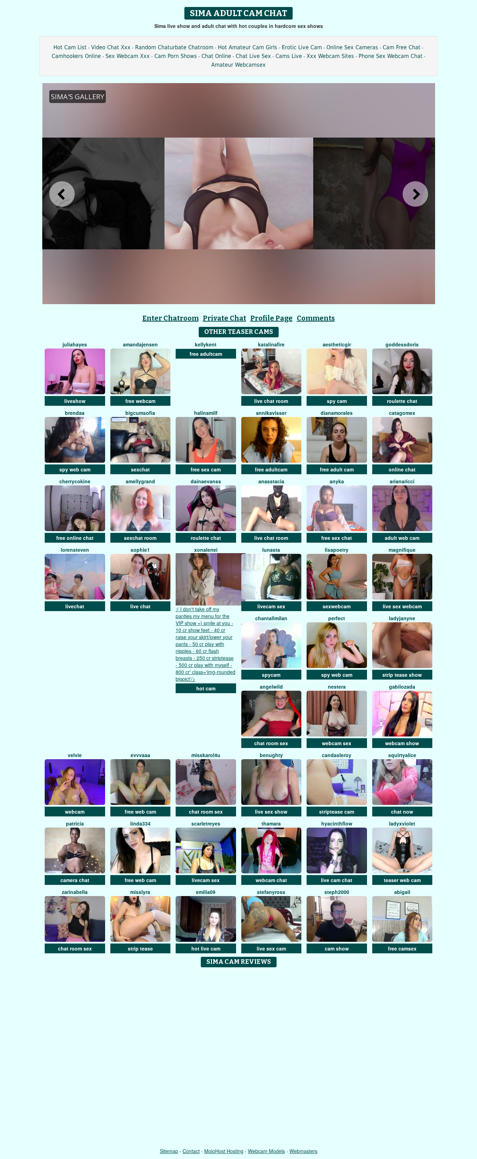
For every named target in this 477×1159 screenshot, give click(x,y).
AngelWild (271, 686)
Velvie (75, 754)
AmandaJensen (140, 344)
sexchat (140, 469)
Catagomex (402, 412)
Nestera (337, 686)
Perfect (336, 618)
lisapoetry (336, 549)
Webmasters (303, 1150)
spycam (271, 674)
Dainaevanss (206, 481)
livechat (74, 606)
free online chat (75, 537)
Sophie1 (140, 549)
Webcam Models (266, 1150)
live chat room (271, 400)
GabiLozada (402, 686)
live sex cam (271, 948)
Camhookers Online (76, 56)
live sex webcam (402, 606)
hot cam (205, 688)
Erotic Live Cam (302, 47)
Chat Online (216, 56)
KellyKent (206, 344)
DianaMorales (337, 412)
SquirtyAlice (402, 754)
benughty (271, 754)
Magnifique (402, 549)
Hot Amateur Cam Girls (247, 47)
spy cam (337, 400)
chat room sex (271, 743)
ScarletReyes (205, 823)
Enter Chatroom (170, 318)
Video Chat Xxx (111, 47)
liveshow (75, 400)
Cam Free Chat (401, 47)
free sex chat (336, 537)
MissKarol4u (205, 754)
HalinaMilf (206, 412)
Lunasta (271, 549)
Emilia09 (205, 891)
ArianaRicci (402, 481)
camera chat (74, 879)
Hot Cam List (70, 47)
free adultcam (206, 353)
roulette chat (402, 400)
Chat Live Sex (253, 56)
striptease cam (336, 811)
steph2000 (336, 891)
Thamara (271, 823)
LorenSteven (75, 549)
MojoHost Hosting (223, 1150)
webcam (75, 811)
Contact (191, 1150)
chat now (402, 811)
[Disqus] (238, 1058)
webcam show (402, 743)
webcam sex (336, 743)
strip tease (140, 948)
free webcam (140, 400)
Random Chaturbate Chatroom (174, 47)
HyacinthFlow (336, 823)
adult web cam (402, 537)
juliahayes (75, 344)
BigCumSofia (140, 412)
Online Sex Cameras (352, 47)
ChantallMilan (271, 618)
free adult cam (337, 469)
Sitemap (169, 1150)
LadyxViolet (402, 823)
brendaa (75, 412)
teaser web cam (402, 879)
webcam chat (271, 879)
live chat (140, 606)
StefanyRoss (271, 891)
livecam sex (271, 606)
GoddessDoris (402, 344)
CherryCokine (74, 481)
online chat (402, 469)
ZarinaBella (75, 891)
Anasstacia (271, 481)
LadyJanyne (402, 618)
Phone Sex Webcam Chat (391, 56)
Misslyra (140, 891)
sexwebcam (337, 606)
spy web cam (74, 469)
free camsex (402, 948)
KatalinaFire (271, 344)
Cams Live (289, 56)
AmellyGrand (140, 481)
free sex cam (206, 469)
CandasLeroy (336, 754)
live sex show (271, 811)
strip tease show (402, 674)
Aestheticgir (337, 344)
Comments (316, 318)
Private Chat (224, 318)
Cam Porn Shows (175, 56)
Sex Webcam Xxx (127, 56)
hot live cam (205, 948)
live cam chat (336, 879)
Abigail (402, 891)
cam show (337, 948)
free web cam (140, 811)
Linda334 (140, 823)
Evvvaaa (140, 754)
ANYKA (337, 481)
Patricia (75, 823)
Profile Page (271, 318)
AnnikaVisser (271, 412)
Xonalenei (206, 549)
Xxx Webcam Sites (330, 56)
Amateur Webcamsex (238, 64)
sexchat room (140, 537)
